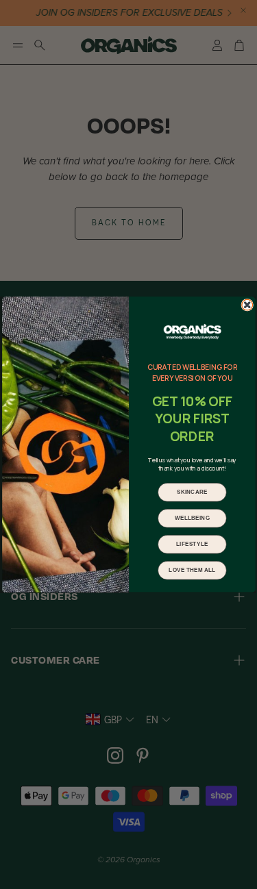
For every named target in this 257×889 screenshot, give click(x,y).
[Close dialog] (246, 304)
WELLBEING (191, 518)
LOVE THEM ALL (192, 570)
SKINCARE (191, 492)
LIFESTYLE (192, 544)
